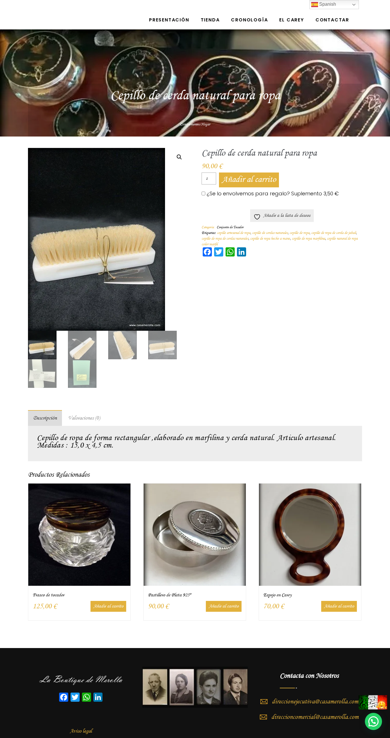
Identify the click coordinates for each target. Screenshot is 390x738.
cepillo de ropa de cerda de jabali (333, 233)
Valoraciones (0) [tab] (84, 418)
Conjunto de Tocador (230, 227)
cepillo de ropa (299, 233)
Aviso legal (81, 731)
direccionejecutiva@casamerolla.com (315, 701)
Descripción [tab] (45, 418)
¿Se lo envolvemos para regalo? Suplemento (272, 193)
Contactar (332, 20)
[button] (179, 157)
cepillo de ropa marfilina (308, 238)
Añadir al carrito (249, 180)
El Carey (291, 20)
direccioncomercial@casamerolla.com (315, 717)
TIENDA (210, 20)
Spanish (327, 4)
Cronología (249, 20)
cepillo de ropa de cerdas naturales (225, 238)
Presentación (169, 20)
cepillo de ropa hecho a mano (270, 238)
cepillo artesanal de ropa (233, 233)
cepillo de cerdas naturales (270, 233)
